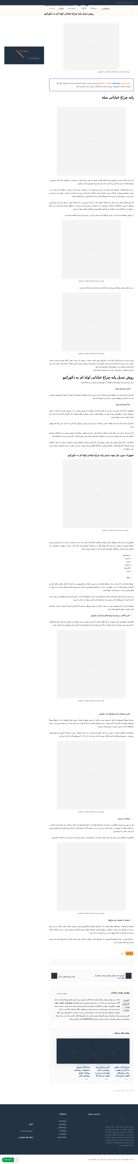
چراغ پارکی (68, 1003)
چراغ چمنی (62, 1124)
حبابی (56, 1003)
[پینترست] (9, 2)
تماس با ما (96, 1127)
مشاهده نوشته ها (62, 993)
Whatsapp (8, 1160)
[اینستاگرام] (17, 2)
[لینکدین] (13, 2)
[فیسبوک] (25, 1145)
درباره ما (97, 1121)
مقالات (122, 953)
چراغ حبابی (62, 1134)
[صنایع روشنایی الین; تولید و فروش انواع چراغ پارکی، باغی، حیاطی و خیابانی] (129, 9)
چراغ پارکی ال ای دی (34, 58)
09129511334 (87, 1019)
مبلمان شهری (61, 1137)
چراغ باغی (63, 1130)
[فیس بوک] (6, 2)
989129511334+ (18, 1121)
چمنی (118, 1006)
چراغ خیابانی (116, 83)
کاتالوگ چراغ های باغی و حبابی (87, 1130)
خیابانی (61, 1003)
